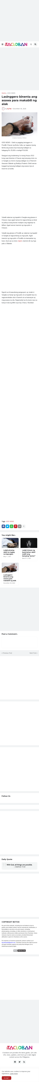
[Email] (19, 526)
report (20, 241)
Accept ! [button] (6, 1078)
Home (4, 93)
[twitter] (19, 1062)
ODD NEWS (11, 93)
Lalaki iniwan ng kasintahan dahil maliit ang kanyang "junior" (28, 553)
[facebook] (15, 1062)
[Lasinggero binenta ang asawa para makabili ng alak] (10, 568)
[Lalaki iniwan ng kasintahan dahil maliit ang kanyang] (28, 543)
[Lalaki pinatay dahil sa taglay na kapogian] (10, 543)
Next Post (33, 653)
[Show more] (23, 526)
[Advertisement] (19, 20)
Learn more (14, 1074)
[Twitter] (7, 526)
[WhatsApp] (11, 526)
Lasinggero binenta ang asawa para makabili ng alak (9, 578)
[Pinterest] (15, 526)
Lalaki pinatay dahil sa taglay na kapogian (9, 552)
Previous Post (7, 653)
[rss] (24, 1062)
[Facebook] (3, 526)
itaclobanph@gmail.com (8, 942)
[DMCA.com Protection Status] (19, 951)
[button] (2, 44)
